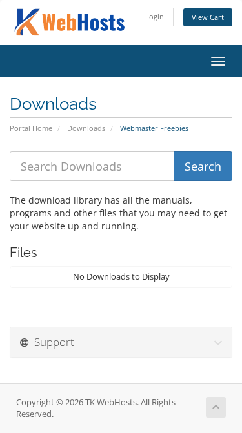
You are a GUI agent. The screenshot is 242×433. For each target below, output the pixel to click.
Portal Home (31, 128)
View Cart (208, 17)
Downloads (86, 128)
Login (154, 16)
